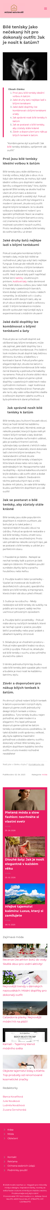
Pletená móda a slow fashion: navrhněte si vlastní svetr (22, 817)
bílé (9, 146)
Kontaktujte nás (36, 764)
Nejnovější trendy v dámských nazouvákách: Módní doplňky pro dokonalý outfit (25, 990)
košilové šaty (20, 281)
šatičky (19, 278)
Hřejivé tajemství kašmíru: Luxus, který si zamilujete (24, 911)
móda (44, 775)
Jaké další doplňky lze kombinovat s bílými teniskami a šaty (29, 110)
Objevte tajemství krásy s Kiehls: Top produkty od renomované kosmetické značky (24, 1075)
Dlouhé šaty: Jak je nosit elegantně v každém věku (24, 864)
